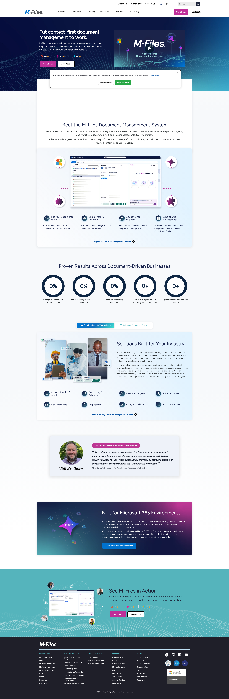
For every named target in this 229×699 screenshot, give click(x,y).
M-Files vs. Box (93, 657)
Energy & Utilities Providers (74, 675)
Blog (41, 674)
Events (41, 677)
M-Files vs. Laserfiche (96, 660)
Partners (119, 11)
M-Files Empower (143, 664)
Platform (62, 11)
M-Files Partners (118, 667)
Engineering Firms (70, 669)
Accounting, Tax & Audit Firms (72, 658)
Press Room (116, 674)
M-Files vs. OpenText (96, 664)
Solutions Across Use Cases (135, 325)
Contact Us (150, 4)
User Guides (141, 670)
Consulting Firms (70, 666)
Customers (122, 4)
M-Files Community (144, 657)
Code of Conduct (118, 680)
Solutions (77, 11)
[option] (164, 3)
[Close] (177, 72)
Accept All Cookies (123, 82)
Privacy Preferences (127, 692)
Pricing (91, 11)
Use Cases (43, 683)
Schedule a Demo (119, 664)
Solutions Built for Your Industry (97, 325)
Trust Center (117, 677)
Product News (142, 677)
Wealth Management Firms (74, 662)
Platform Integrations (47, 667)
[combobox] (164, 3)
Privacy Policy (117, 683)
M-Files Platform (45, 657)
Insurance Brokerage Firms (74, 684)
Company (134, 11)
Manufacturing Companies (73, 672)
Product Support (143, 660)
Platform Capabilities (47, 664)
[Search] (198, 4)
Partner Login (136, 4)
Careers (115, 670)
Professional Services (47, 670)
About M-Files (117, 657)
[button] (167, 655)
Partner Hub (141, 674)
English (166, 4)
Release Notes (142, 667)
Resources (104, 11)
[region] (115, 79)
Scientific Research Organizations (71, 679)
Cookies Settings (106, 82)
